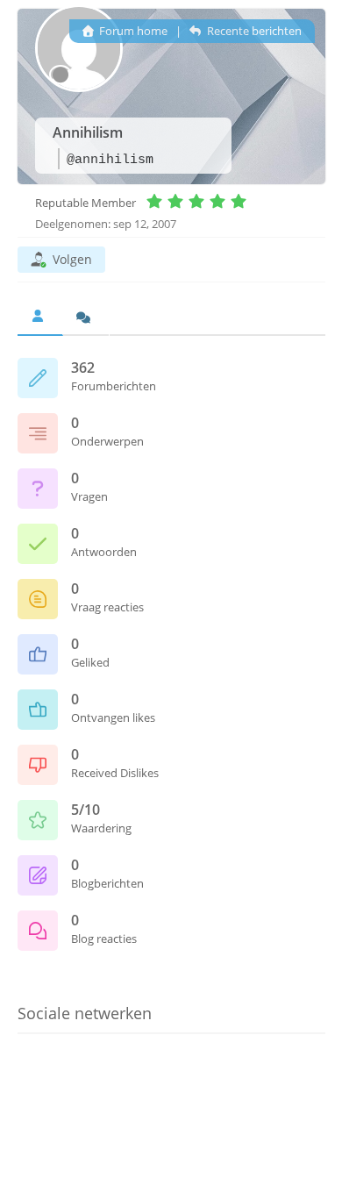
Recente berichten (252, 31)
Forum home (131, 31)
